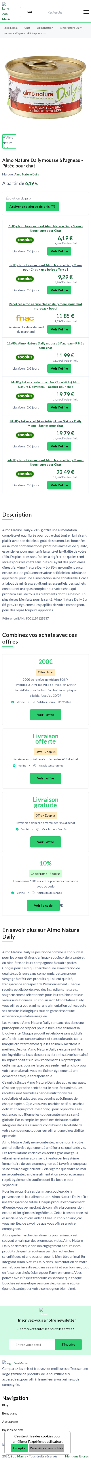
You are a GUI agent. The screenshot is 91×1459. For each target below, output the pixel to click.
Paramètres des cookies (46, 1448)
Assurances (10, 1421)
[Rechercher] (67, 12)
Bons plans (9, 1413)
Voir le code (43, 905)
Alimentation (45, 27)
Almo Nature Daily (26, 174)
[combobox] (54, 12)
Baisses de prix (12, 1430)
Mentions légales (77, 1456)
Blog (5, 1405)
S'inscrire (68, 1344)
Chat (27, 27)
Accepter (19, 1448)
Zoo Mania (10, 27)
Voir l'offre (59, 251)
